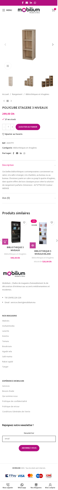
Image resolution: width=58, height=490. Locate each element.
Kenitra (5, 336)
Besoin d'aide (8, 391)
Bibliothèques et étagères (37, 94)
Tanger (5, 367)
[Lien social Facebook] (23, 2)
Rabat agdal (7, 362)
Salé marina (7, 356)
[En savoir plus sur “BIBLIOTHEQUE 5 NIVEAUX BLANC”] (33, 245)
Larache (5, 331)
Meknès (5, 321)
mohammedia (8, 326)
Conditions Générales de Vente (16, 411)
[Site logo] (29, 10)
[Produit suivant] (11, 101)
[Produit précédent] (4, 101)
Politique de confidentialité (14, 401)
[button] (5, 45)
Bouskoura (7, 346)
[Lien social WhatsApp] (35, 2)
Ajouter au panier (28, 127)
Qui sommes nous (10, 396)
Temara (5, 341)
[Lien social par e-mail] (27, 2)
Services (6, 386)
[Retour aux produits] (7, 101)
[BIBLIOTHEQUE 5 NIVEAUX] (15, 231)
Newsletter (29, 433)
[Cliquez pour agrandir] (7, 66)
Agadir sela (7, 351)
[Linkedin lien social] (31, 2)
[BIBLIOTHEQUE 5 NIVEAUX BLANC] (43, 233)
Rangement (17, 94)
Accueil (5, 94)
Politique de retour (10, 406)
